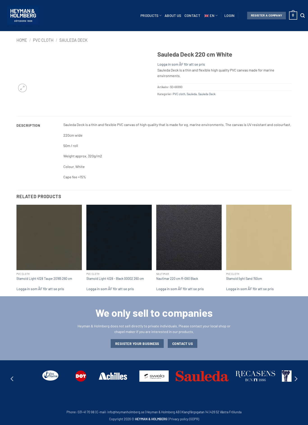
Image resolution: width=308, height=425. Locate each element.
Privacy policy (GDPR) (184, 419)
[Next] (291, 250)
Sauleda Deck (73, 40)
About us (173, 15)
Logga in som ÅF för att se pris (181, 64)
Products (149, 15)
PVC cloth (43, 40)
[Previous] (16, 250)
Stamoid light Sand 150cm (244, 278)
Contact (192, 15)
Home (21, 40)
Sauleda (192, 94)
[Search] (302, 15)
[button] (229, 15)
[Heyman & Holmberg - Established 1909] (23, 15)
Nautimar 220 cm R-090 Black (177, 278)
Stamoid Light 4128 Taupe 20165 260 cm (44, 278)
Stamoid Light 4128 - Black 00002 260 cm (115, 278)
